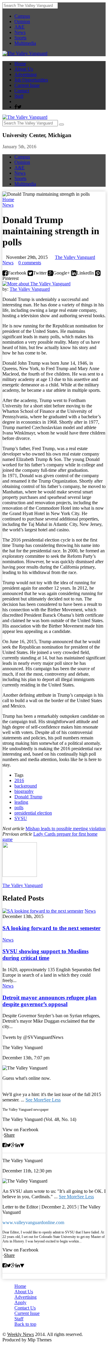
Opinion (22, 21)
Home (20, 63)
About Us (23, 69)
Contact (21, 90)
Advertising (25, 74)
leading (21, 802)
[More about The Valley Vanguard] (36, 283)
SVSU (20, 818)
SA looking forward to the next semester (51, 928)
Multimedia (25, 43)
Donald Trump (28, 796)
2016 (19, 780)
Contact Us (25, 1307)
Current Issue (27, 85)
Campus (22, 16)
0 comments (29, 262)
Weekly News (20, 1334)
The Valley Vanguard (75, 257)
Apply (20, 1302)
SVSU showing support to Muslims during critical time (45, 954)
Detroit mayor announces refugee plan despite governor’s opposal (49, 1000)
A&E (19, 26)
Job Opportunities (31, 79)
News (20, 32)
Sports (20, 37)
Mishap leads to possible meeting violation (66, 828)
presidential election (33, 812)
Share (9, 1135)
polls (18, 807)
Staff (18, 96)
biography (24, 791)
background (25, 785)
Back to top (25, 1324)
